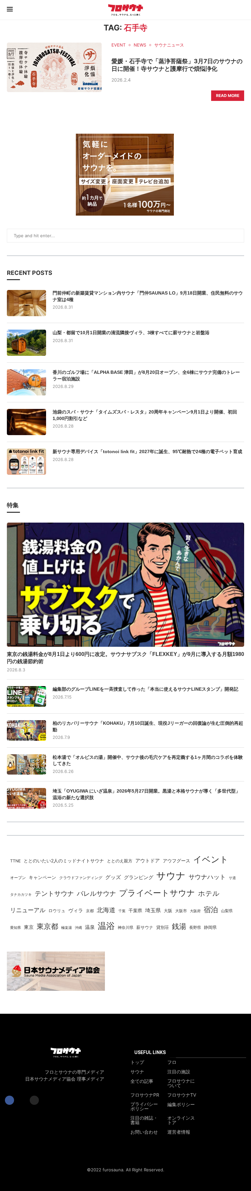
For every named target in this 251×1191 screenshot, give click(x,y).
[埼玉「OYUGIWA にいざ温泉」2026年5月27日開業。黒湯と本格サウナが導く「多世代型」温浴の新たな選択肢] (26, 798)
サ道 (232, 877)
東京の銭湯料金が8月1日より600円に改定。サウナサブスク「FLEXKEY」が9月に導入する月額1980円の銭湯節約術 (125, 657)
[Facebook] (9, 1100)
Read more (227, 95)
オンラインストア (181, 1120)
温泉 (90, 927)
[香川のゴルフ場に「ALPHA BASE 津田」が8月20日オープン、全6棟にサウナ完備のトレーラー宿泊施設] (26, 382)
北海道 (106, 910)
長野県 (195, 927)
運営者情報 (178, 1132)
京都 (90, 911)
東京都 (47, 926)
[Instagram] (34, 1100)
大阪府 (195, 911)
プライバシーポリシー (144, 1106)
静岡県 (210, 927)
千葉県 (135, 910)
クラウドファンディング (80, 877)
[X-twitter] (21, 1100)
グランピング (138, 877)
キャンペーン (42, 877)
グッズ (113, 877)
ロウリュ (56, 910)
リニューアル (27, 910)
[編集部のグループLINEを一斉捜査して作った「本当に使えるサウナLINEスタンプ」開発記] (26, 696)
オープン (18, 877)
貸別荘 (162, 927)
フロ (171, 1062)
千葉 (122, 911)
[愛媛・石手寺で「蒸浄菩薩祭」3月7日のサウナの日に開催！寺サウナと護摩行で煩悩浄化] (54, 67)
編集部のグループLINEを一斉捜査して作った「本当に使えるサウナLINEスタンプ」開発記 (145, 689)
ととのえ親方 (119, 860)
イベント (210, 859)
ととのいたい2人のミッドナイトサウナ (64, 860)
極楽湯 (66, 927)
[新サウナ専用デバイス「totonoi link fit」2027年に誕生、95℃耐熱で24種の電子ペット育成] (26, 462)
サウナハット (207, 877)
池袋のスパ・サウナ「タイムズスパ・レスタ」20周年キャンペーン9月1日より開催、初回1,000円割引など (145, 415)
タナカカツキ (21, 894)
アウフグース (176, 860)
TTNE (15, 860)
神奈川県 (125, 927)
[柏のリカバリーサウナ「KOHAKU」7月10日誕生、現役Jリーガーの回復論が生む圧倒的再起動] (26, 730)
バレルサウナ (96, 893)
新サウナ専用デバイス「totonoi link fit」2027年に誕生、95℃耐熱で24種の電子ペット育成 (147, 451)
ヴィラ (75, 910)
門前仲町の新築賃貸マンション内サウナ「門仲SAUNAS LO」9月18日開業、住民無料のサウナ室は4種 (148, 296)
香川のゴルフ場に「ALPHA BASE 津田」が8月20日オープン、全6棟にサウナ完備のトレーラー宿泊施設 (146, 375)
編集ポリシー (181, 1104)
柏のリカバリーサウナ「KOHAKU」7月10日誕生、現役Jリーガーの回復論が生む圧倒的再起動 (148, 726)
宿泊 (211, 909)
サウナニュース (169, 45)
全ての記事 (141, 1081)
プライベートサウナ (157, 893)
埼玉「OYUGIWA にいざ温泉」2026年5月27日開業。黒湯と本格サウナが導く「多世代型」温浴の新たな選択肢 (146, 794)
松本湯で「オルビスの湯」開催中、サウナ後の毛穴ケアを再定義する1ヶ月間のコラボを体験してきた (148, 760)
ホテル (209, 893)
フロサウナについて (181, 1083)
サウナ (171, 875)
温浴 (106, 926)
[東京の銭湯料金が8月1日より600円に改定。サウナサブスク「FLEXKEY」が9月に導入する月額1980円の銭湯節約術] (125, 585)
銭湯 (179, 926)
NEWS (140, 45)
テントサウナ (54, 893)
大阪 (168, 910)
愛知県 (15, 927)
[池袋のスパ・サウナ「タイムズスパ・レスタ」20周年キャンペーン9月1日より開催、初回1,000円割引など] (26, 422)
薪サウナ (144, 927)
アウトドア (147, 860)
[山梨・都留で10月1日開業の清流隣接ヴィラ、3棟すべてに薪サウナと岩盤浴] (26, 343)
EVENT (118, 45)
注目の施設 (178, 1071)
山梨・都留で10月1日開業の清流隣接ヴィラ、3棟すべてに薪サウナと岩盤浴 (131, 332)
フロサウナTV (181, 1095)
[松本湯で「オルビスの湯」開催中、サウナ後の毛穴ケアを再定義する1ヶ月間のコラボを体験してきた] (26, 764)
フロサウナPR (144, 1095)
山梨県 (227, 911)
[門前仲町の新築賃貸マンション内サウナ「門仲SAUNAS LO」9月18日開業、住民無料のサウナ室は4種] (26, 303)
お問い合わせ (144, 1132)
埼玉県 (153, 910)
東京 (29, 927)
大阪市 (181, 910)
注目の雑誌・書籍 (144, 1120)
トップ (137, 1062)
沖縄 (78, 928)
